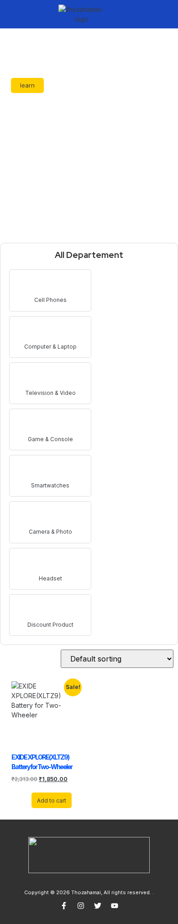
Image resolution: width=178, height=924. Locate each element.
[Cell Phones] (50, 284)
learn (27, 85)
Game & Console (50, 439)
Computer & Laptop (50, 346)
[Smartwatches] (50, 470)
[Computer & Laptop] (50, 331)
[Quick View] (27, 800)
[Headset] (50, 563)
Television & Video (50, 392)
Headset (50, 578)
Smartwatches (50, 485)
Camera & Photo (50, 531)
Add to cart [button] (51, 800)
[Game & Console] (50, 424)
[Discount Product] (50, 609)
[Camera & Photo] (50, 516)
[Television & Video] (50, 377)
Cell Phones (50, 299)
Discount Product (50, 624)
